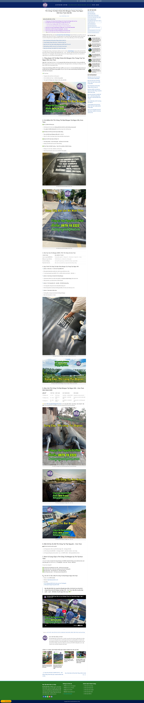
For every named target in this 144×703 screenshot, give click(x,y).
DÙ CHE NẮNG (83, 1)
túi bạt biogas (71, 50)
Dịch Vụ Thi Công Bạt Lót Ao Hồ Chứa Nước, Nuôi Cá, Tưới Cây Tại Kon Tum (94, 111)
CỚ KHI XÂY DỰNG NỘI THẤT (94, 17)
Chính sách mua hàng (88, 685)
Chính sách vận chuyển (89, 689)
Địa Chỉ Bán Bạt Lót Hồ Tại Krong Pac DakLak (94, 102)
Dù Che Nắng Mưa (92, 19)
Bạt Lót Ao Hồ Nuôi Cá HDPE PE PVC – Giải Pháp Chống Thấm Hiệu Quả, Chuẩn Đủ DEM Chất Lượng (52, 674)
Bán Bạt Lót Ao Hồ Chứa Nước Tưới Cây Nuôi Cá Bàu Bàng (47, 666)
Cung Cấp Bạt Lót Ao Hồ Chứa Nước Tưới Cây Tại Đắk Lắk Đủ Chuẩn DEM (94, 106)
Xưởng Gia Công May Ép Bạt (93, 32)
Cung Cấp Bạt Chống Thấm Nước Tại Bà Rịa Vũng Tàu (55, 42)
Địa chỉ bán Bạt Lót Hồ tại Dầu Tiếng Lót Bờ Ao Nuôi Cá (55, 40)
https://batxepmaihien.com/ (52, 579)
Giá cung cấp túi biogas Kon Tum (54, 403)
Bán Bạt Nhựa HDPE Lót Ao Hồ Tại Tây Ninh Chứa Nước (55, 46)
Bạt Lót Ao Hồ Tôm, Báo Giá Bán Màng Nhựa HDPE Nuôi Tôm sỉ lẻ (57, 44)
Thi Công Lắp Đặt (91, 30)
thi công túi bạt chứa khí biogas (63, 34)
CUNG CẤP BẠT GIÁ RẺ (54, 9)
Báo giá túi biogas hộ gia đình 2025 (52, 584)
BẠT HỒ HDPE (90, 1)
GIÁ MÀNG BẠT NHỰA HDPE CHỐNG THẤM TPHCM (66, 9)
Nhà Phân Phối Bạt (78, 9)
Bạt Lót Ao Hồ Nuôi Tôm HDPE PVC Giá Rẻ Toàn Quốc (55, 48)
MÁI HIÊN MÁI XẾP (98, 1)
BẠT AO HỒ (48, 9)
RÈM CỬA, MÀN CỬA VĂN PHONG (94, 28)
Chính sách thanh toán (88, 687)
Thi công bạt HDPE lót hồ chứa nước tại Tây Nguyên (55, 583)
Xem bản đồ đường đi (68, 693)
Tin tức (98, 30)
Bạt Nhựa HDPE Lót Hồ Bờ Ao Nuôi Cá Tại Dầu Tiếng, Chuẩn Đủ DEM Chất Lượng (94, 91)
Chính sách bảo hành (88, 691)
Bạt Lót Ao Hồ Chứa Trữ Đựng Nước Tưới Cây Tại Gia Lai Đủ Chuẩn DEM (94, 82)
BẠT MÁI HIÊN (91, 13)
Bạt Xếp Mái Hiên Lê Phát (75, 701)
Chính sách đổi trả (87, 693)
